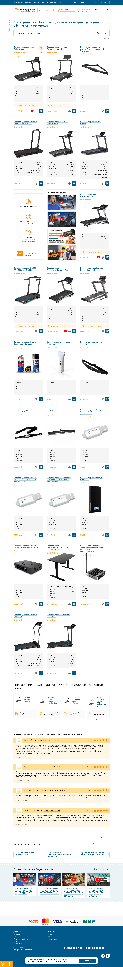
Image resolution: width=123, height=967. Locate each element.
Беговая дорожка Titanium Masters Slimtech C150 (25, 123)
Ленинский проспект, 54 (67, 11)
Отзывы (50, 937)
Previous (61, 195)
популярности (41, 39)
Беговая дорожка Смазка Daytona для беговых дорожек (25, 344)
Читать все (105, 837)
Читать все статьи (101, 844)
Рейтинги (51, 932)
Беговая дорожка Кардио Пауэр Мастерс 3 (58, 48)
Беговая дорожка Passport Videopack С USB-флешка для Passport (59, 480)
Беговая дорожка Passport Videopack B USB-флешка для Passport (25, 480)
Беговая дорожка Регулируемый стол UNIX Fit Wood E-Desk (58, 548)
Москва (65, 9)
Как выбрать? (18, 2)
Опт (65, 2)
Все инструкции (103, 720)
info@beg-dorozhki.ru (22, 950)
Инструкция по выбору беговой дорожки (30, 253)
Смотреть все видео (102, 869)
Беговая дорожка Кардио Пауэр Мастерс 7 (91, 269)
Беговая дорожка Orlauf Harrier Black (57, 123)
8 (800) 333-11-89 (102, 9)
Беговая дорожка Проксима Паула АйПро (57, 269)
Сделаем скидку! (28, 241)
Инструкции (52, 939)
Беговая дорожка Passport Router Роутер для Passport (26, 546)
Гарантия (44, 2)
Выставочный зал (56, 2)
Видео (49, 934)
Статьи (50, 941)
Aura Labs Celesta (51, 740)
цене (30, 39)
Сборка (36, 2)
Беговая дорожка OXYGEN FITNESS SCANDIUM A (25, 269)
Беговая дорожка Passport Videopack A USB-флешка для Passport (92, 412)
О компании (82, 2)
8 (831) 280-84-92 (85, 9)
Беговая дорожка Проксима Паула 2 (88, 195)
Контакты (72, 2)
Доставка (28, 2)
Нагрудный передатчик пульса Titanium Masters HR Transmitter (92, 49)
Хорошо (87, 960)
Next (61, 259)
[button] (101, 2)
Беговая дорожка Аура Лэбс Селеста (24, 48)
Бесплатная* (24, 221)
